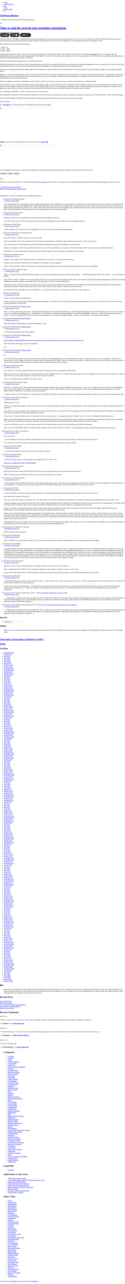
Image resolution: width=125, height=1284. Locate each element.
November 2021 (9, 712)
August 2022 (8, 696)
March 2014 (7, 874)
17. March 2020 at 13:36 (11, 367)
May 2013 (7, 891)
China (10, 1060)
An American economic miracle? (10, 1006)
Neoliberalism (12, 1128)
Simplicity (35, 1281)
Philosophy (11, 1135)
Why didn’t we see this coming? (11, 187)
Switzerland (11, 1151)
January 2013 (8, 898)
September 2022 (9, 695)
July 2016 (7, 825)
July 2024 (7, 656)
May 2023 (7, 681)
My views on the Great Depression (18, 1190)
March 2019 (7, 768)
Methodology (12, 1112)
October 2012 (8, 904)
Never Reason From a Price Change (19, 1130)
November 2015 (9, 839)
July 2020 (7, 740)
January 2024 (8, 667)
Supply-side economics (15, 1149)
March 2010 (7, 958)
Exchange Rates (13, 1070)
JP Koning (11, 1241)
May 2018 (7, 786)
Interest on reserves (14, 1097)
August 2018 (8, 781)
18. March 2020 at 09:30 (11, 537)
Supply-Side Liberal (14, 1273)
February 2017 (8, 812)
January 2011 (8, 941)
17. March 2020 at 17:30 (11, 468)
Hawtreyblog (12, 1236)
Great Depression (13, 1083)
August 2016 (8, 823)
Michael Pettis (12, 1251)
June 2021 (7, 721)
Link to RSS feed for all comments (18, 1183)
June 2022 (7, 700)
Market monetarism (14, 1111)
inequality (11, 1093)
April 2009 (7, 977)
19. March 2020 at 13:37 (11, 577)
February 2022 (8, 707)
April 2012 (7, 914)
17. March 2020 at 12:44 (11, 308)
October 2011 (8, 925)
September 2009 (9, 969)
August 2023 (8, 675)
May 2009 (7, 976)
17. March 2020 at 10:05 (11, 214)
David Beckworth (13, 1216)
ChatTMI (11, 1170)
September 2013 (9, 884)
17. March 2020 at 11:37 (11, 256)
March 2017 (7, 811)
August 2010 (8, 949)
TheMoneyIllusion (9, 15)
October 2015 (8, 840)
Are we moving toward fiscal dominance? (13, 1005)
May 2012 (7, 912)
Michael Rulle (26, 306)
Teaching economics (14, 1153)
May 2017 (7, 807)
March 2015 (7, 853)
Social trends (12, 1148)
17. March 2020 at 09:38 (11, 201)
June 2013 (7, 890)
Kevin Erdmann (13, 1243)
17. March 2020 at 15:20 (11, 399)
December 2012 (9, 900)
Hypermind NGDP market (16, 1237)
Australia (10, 1058)
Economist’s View (13, 1223)
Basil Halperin (12, 1204)
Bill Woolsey (12, 1208)
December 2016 (9, 816)
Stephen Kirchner (13, 1269)
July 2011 (7, 930)
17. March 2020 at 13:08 (11, 352)
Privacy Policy (8, 9)
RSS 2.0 (84, 182)
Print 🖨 (4, 35)
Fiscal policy (12, 1076)
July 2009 (7, 972)
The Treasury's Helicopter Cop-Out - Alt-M (53, 593)
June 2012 (7, 911)
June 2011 (7, 932)
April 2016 (7, 830)
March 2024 (7, 663)
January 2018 (8, 793)
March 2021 (7, 726)
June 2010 (7, 953)
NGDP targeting (13, 1134)
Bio (5, 6)
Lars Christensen (13, 1244)
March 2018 (7, 789)
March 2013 (7, 895)
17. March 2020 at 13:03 (11, 337)
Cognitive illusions (13, 1062)
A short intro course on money (17, 1178)
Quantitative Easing (14, 1141)
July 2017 (7, 804)
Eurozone (11, 1069)
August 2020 (8, 739)
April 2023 (7, 682)
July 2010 (7, 951)
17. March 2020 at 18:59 (11, 490)
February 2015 (8, 854)
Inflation (10, 1095)
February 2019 (8, 770)
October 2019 (8, 756)
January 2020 (8, 751)
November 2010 (9, 944)
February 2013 (8, 897)
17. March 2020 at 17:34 (11, 479)
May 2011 (7, 933)
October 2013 (8, 883)
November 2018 (9, 775)
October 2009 (8, 967)
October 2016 (8, 819)
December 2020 (9, 732)
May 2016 (7, 828)
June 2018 (7, 784)
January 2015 (8, 856)
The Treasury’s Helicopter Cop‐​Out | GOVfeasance (61, 605)
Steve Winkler (12, 1271)
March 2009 (7, 979)
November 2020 (9, 733)
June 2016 (7, 826)
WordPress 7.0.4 (17, 1281)
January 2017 (8, 814)
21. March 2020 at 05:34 (11, 606)
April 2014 (7, 872)
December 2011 (9, 921)
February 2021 (8, 728)
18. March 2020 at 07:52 (11, 528)
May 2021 (7, 723)
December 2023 (9, 668)
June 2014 (7, 868)
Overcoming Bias (13, 1262)
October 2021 (8, 714)
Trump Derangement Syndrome (17, 1156)
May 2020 (7, 744)
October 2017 (8, 798)
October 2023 (8, 672)
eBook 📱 (25, 35)
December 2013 (9, 879)
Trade (9, 1155)
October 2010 (8, 946)
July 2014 (7, 867)
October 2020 (8, 735)
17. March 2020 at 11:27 (11, 234)
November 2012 (9, 902)
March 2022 (7, 705)
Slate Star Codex (13, 1266)
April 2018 (7, 788)
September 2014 (9, 863)
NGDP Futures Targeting (15, 1192)
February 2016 (8, 833)
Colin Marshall (12, 1215)
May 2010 (7, 955)
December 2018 (9, 774)
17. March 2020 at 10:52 (11, 226)
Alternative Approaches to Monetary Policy (22, 639)
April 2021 (7, 724)
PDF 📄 (14, 35)
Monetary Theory (13, 1125)
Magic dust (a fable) (6, 1003)
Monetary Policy (13, 1121)
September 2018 (9, 779)
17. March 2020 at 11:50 (11, 271)
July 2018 (7, 782)
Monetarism (11, 1118)
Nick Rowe (11, 1257)
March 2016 (7, 832)
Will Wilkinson (12, 1276)
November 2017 (9, 796)
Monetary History (13, 1119)
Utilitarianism (12, 1162)
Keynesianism (12, 1102)
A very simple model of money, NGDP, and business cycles (26, 1180)
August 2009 (8, 970)
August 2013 (8, 886)
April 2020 (7, 746)
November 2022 (9, 691)
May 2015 (7, 849)
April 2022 (7, 703)
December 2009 (9, 963)
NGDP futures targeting (15, 1132)
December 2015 (9, 837)
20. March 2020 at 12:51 (11, 594)
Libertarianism (12, 1107)
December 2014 (9, 858)
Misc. (9, 1114)
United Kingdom (13, 1160)
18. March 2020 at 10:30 (11, 545)
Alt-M (10, 1201)
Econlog (10, 1220)
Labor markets (12, 1104)
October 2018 (8, 777)
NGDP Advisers (13, 1255)
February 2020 (8, 749)
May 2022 (7, 702)
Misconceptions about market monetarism (20, 1187)
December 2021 (9, 710)
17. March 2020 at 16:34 (11, 456)
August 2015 (8, 844)
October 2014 (8, 861)
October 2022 (8, 693)
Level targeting (12, 1105)
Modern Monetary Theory (16, 1116)
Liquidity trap (12, 1109)
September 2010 (9, 948)
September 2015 (9, 842)
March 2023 (7, 684)
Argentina (11, 1056)
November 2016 (9, 818)
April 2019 (7, 767)
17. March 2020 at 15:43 (11, 433)
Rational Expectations (14, 1144)
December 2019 (9, 753)
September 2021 (9, 716)
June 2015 (7, 847)
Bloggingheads (12, 1209)
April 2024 (7, 661)
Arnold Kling (12, 1202)
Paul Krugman (12, 1264)
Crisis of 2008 (12, 1063)
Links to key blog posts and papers (18, 1185)
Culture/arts (11, 1065)
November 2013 (9, 881)
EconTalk (11, 1225)
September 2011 (9, 926)
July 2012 (7, 909)
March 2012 (7, 916)
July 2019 (7, 761)
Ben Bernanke (12, 1206)
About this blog (8, 4)
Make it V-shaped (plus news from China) (13, 189)
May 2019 (7, 765)
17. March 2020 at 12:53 (11, 320)
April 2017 (7, 809)
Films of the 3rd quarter (21, 1035)
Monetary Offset (13, 1189)
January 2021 (8, 730)
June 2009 (7, 974)
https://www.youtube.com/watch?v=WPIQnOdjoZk (20, 463)
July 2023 (7, 677)
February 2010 (8, 960)
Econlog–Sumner (13, 1222)
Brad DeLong (12, 1211)
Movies (10, 1126)
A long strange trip (5, 1001)
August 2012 (8, 907)
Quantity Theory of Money (16, 1142)
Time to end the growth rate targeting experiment (33, 28)
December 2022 (9, 689)
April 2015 (7, 851)
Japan (9, 1100)
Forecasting (11, 1077)
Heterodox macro (13, 1088)
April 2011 (7, 935)
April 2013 (7, 893)
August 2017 (8, 802)
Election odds (12, 1229)
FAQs (6, 7)
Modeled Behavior (13, 1253)
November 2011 (9, 923)
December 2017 (9, 795)
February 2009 (8, 981)
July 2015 (7, 846)
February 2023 (8, 686)
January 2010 (8, 962)
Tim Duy (10, 1274)
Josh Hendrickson (13, 1239)
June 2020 (7, 742)
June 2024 (7, 658)
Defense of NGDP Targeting (16, 1182)
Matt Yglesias (12, 1250)
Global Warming (13, 1079)
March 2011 (7, 937)
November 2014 (9, 860)
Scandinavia (11, 1146)
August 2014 (8, 865)
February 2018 (8, 791)
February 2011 (8, 939)
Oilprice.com (12, 1260)
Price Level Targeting (14, 1139)
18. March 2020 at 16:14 (11, 562)
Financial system (13, 1074)
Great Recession (13, 1084)
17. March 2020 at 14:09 (11, 384)
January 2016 (8, 835)
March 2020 (7, 747)
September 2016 (9, 821)
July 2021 (7, 719)
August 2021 (8, 717)
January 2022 (8, 709)
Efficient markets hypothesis (16, 1067)
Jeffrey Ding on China (7, 1008)
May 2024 (7, 659)
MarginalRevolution (14, 1248)
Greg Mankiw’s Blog (14, 1234)
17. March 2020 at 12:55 (11, 328)
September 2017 (9, 800)
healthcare (11, 1086)
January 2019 (8, 772)
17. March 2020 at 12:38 (11, 295)
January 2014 (8, 877)
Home (6, 2)
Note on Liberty (13, 1259)
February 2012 (8, 918)
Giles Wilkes (12, 1232)
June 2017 (7, 805)
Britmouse (11, 1213)
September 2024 (9, 652)
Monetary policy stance (15, 1123)
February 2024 (8, 665)
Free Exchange (12, 1230)
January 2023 (8, 688)
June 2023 (7, 679)
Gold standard (12, 1081)
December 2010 (9, 942)
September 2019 (9, 758)
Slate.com (11, 1267)
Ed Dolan (11, 1227)
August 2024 (8, 654)
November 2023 (9, 670)
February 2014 (8, 876)
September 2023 (9, 674)
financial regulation (14, 1072)
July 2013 (7, 888)
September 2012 (9, 905)
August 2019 (8, 760)
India (9, 1091)
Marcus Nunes (12, 1246)
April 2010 (7, 956)
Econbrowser (12, 1218)
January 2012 (8, 919)
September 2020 (9, 737)
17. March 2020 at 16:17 (11, 448)
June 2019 (7, 763)
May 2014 (7, 870)
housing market (12, 1090)
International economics (15, 1098)
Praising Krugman (13, 1137)
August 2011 (8, 928)
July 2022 (7, 698)
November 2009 (9, 965)
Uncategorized (42, 182)
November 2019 (9, 754)
